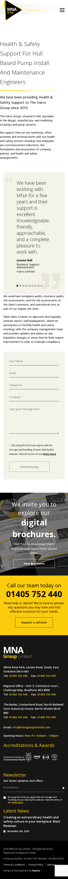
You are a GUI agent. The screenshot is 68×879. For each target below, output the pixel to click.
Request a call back (34, 622)
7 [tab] (35, 286)
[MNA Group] (15, 10)
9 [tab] (41, 286)
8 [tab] (38, 286)
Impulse (36, 870)
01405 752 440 (34, 594)
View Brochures (34, 563)
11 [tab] (47, 286)
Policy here (49, 454)
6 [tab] (32, 286)
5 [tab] (29, 286)
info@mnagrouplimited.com (31, 726)
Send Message (29, 467)
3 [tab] (23, 286)
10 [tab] (44, 286)
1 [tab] (17, 286)
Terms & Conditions (14, 864)
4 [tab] (26, 286)
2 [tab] (20, 286)
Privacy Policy (36, 864)
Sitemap (51, 864)
